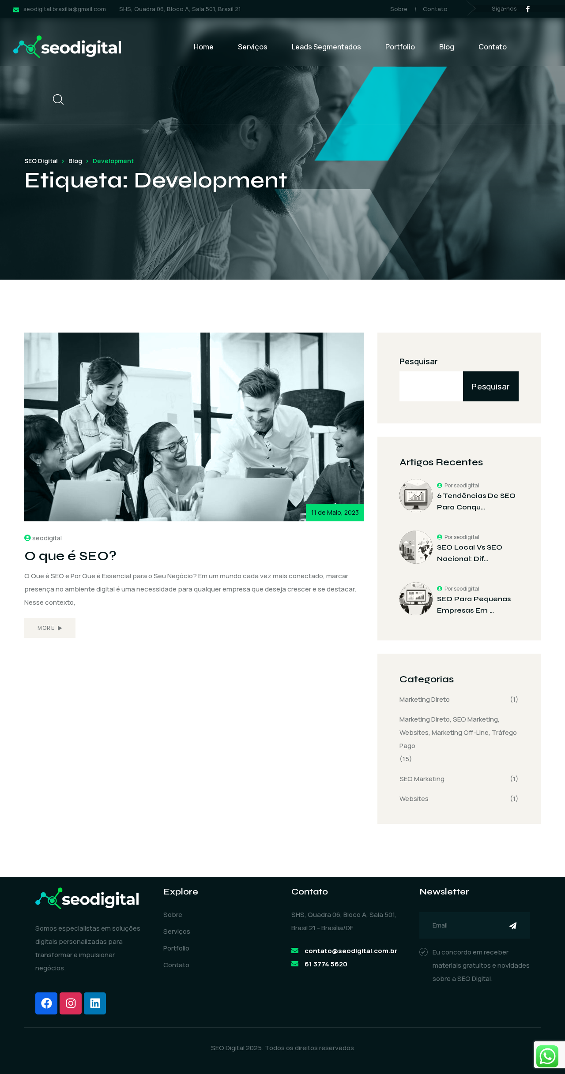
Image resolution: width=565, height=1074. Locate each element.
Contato (435, 9)
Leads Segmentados (326, 47)
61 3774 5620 (326, 964)
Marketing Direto (424, 699)
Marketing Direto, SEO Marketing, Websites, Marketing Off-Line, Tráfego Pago (458, 732)
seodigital (47, 538)
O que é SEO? (70, 556)
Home (204, 47)
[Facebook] (46, 1003)
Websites (414, 798)
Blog (446, 47)
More (47, 628)
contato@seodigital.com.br (351, 950)
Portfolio (400, 47)
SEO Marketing (421, 778)
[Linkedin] (95, 1003)
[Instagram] (71, 1003)
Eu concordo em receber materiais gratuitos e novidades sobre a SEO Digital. (481, 965)
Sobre (398, 9)
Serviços (252, 47)
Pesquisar (418, 361)
